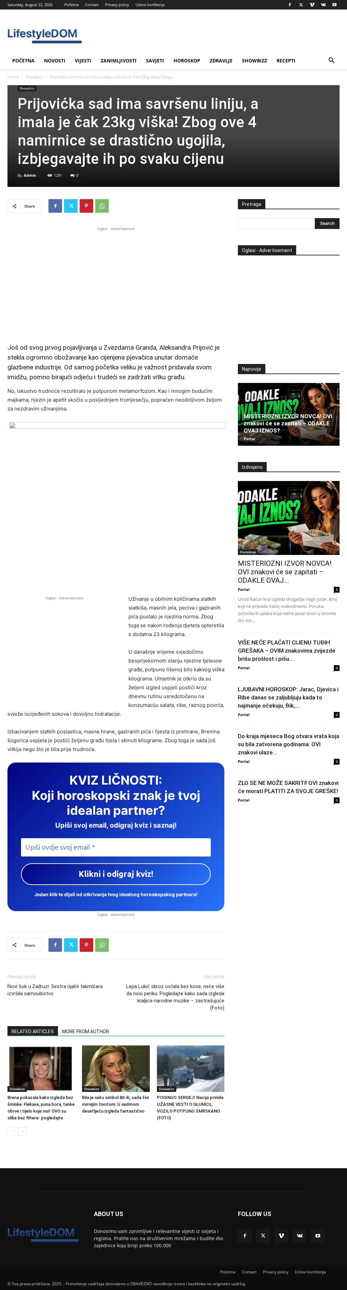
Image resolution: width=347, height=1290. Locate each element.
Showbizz (254, 60)
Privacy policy (117, 4)
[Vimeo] (312, 4)
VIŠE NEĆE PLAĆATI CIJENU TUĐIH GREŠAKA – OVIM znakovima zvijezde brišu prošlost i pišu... (286, 650)
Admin (30, 175)
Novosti (54, 60)
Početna (71, 4)
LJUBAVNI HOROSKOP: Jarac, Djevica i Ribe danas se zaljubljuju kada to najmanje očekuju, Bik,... (288, 697)
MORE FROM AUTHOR (85, 1031)
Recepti (286, 60)
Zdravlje (221, 60)
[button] (331, 61)
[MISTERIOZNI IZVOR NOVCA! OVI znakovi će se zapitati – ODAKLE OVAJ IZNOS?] (289, 518)
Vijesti (83, 60)
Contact (92, 4)
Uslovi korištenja (150, 4)
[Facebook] (290, 4)
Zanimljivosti (119, 60)
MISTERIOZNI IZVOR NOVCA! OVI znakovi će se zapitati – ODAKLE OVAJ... (284, 571)
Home (13, 77)
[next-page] (22, 1131)
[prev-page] (11, 1131)
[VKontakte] (323, 4)
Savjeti (155, 60)
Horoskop (187, 60)
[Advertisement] (116, 279)
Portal (249, 438)
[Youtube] (334, 4)
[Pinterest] (86, 206)
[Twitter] (301, 4)
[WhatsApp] (102, 206)
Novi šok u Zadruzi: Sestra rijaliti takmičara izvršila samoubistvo (55, 990)
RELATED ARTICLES (33, 1031)
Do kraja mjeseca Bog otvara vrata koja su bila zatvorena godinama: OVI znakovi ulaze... (288, 744)
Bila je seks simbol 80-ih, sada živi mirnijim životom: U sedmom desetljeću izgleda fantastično (115, 1104)
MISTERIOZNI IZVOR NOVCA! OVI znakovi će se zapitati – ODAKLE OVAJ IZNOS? (288, 423)
